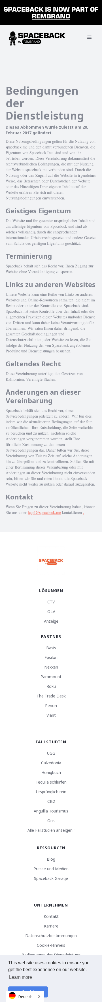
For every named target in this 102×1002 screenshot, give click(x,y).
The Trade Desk (51, 696)
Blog (51, 859)
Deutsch (25, 996)
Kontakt (51, 916)
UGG (51, 753)
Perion (51, 705)
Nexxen (51, 667)
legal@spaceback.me (44, 512)
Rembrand (51, 15)
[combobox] (25, 996)
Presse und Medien (51, 869)
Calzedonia (51, 763)
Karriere (51, 926)
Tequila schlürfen (51, 782)
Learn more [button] (20, 977)
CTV (51, 602)
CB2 (51, 801)
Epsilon (51, 657)
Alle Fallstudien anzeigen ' (51, 830)
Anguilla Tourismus (51, 811)
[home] (37, 37)
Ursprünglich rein (51, 792)
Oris (51, 820)
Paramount (51, 677)
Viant (51, 715)
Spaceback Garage (51, 878)
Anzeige (51, 621)
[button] (89, 37)
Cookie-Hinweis (51, 945)
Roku (51, 686)
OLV (51, 611)
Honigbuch (51, 772)
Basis (51, 648)
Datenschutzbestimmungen (51, 935)
